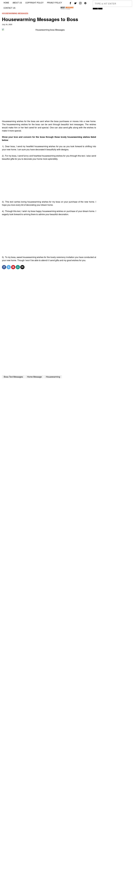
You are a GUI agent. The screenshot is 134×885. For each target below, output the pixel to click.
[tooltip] (70, 3)
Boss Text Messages (13, 376)
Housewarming (53, 376)
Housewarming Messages (15, 13)
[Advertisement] (49, 101)
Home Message (34, 376)
